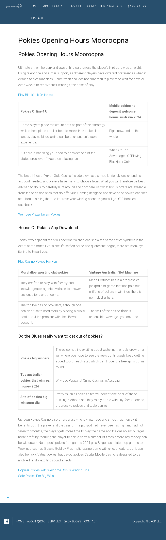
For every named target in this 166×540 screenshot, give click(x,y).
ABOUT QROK (53, 6)
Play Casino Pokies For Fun (37, 261)
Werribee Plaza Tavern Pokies (39, 214)
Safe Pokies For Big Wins (36, 476)
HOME (34, 6)
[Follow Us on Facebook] (6, 521)
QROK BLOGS (136, 6)
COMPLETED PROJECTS (104, 6)
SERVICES (74, 6)
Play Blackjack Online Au (35, 95)
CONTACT (37, 18)
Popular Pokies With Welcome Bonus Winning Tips (53, 470)
